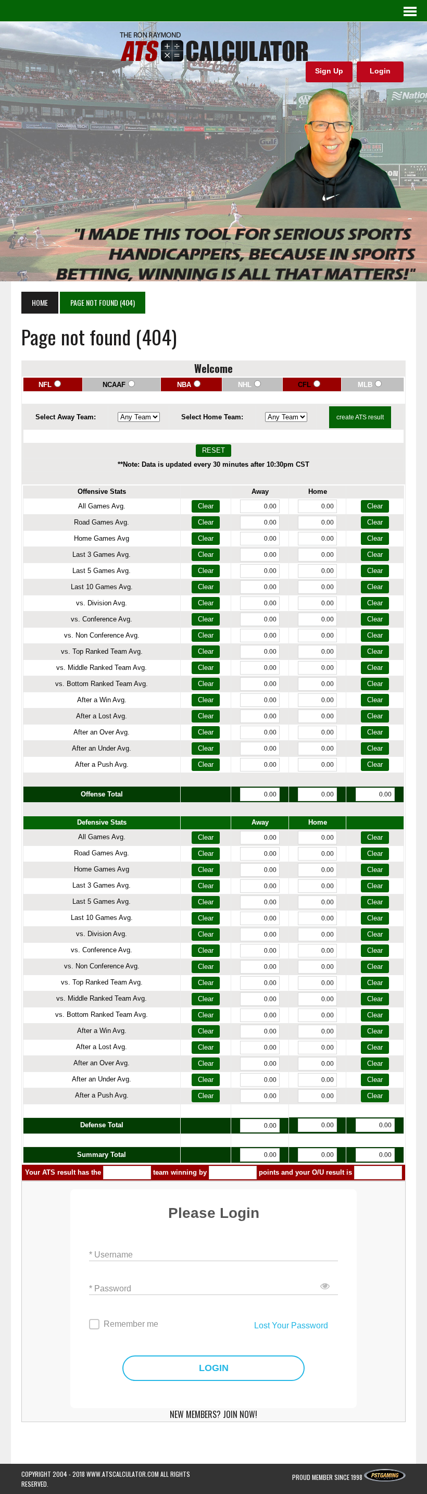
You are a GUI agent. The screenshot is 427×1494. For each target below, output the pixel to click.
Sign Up (329, 71)
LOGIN (214, 1368)
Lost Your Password (291, 1325)
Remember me (131, 1323)
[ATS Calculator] (213, 46)
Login (380, 71)
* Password (110, 1288)
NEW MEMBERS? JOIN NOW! (213, 1414)
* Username (111, 1254)
